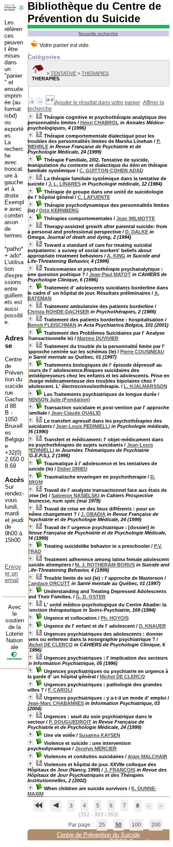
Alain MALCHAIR (147, 756)
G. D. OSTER (91, 596)
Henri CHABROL (99, 122)
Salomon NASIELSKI (75, 495)
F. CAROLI (60, 690)
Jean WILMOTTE (135, 218)
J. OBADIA (93, 514)
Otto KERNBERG (59, 210)
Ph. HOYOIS (115, 618)
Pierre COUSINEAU (142, 351)
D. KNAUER (152, 626)
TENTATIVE (63, 73)
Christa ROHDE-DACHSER (58, 311)
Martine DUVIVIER (97, 338)
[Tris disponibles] (50, 102)
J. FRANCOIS (119, 769)
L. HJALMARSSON (145, 386)
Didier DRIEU (72, 468)
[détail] (30, 116)
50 (118, 825)
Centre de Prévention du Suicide (98, 834)
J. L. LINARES (64, 183)
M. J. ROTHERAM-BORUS (105, 564)
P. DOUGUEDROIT (70, 721)
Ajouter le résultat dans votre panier (97, 102)
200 (156, 825)
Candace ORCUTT (49, 583)
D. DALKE (136, 231)
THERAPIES (95, 73)
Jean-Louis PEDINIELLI (83, 426)
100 (136, 825)
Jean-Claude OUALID (76, 413)
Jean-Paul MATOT (110, 274)
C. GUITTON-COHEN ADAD (111, 170)
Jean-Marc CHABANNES (56, 703)
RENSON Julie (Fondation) (59, 399)
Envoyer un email (13, 573)
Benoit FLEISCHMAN (52, 325)
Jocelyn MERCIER (96, 748)
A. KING (116, 255)
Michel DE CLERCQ (50, 644)
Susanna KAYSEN (99, 735)
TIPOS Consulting (133, 841)
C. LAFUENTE (94, 197)
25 (102, 825)
